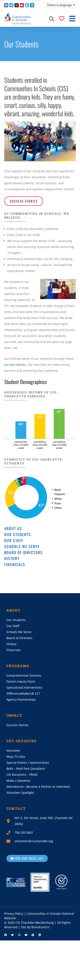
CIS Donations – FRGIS (22, 775)
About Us (13, 528)
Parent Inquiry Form (20, 681)
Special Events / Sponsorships (27, 762)
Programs (17, 666)
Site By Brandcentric (35, 927)
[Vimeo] (27, 5)
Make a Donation (18, 781)
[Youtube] (22, 5)
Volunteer (13, 750)
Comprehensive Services (23, 675)
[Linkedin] (32, 5)
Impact (14, 715)
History (12, 558)
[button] (51, 19)
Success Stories (17, 725)
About (13, 610)
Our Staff (13, 540)
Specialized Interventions (24, 687)
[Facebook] (6, 5)
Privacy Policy (13, 914)
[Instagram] (17, 5)
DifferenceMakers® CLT (23, 693)
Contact (16, 808)
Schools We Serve (21, 546)
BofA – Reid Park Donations (25, 768)
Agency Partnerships (21, 699)
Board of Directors (23, 552)
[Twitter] (11, 5)
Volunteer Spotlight (20, 793)
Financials (14, 564)
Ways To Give (15, 756)
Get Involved (21, 741)
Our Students (17, 534)
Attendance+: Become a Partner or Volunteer (38, 787)
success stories (15, 365)
